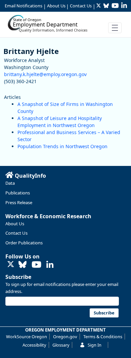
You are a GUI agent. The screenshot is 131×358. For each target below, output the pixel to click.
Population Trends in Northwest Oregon (62, 146)
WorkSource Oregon (26, 337)
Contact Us (81, 6)
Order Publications (24, 243)
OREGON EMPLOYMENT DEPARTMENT (65, 330)
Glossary (61, 345)
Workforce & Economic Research (48, 216)
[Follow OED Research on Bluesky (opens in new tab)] (22, 265)
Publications (17, 193)
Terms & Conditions (102, 337)
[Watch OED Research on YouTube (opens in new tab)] (36, 265)
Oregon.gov (65, 337)
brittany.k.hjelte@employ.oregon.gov (45, 74)
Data (10, 183)
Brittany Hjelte (31, 51)
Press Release (18, 202)
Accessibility (34, 345)
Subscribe (18, 277)
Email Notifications (23, 6)
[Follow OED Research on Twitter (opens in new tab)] (10, 264)
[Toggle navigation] (115, 27)
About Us (56, 6)
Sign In (94, 345)
